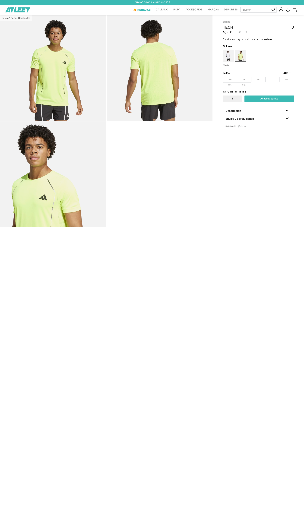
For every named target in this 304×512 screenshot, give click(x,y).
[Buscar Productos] (273, 9)
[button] (142, 10)
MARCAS (213, 9)
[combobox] (258, 10)
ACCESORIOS (194, 9)
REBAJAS (144, 10)
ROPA (176, 9)
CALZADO (162, 9)
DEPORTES (231, 9)
